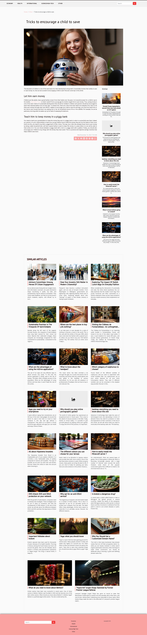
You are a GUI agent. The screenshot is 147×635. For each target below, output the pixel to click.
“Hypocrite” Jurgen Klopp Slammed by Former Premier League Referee (94, 588)
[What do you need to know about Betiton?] (50, 573)
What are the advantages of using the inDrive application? (111, 236)
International (32, 3)
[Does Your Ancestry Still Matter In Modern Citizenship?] (73, 272)
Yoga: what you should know (72, 536)
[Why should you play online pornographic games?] (111, 125)
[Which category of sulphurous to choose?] (105, 356)
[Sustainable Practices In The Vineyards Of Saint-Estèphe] (42, 314)
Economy (10, 3)
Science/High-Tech (47, 3)
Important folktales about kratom (39, 537)
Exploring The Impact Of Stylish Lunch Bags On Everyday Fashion (105, 283)
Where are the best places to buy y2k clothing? (73, 325)
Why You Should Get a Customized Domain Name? (103, 537)
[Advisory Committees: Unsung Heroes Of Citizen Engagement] (42, 272)
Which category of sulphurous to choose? (105, 368)
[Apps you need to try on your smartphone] (42, 399)
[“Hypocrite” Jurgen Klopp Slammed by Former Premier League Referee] (97, 573)
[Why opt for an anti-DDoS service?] (73, 484)
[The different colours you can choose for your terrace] (73, 441)
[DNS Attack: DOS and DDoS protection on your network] (42, 484)
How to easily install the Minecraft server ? (111, 185)
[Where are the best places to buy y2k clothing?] (73, 314)
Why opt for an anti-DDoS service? (70, 495)
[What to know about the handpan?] (73, 356)
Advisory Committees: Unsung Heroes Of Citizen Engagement (41, 283)
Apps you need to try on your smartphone (40, 410)
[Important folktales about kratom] (42, 526)
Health (19, 3)
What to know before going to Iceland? (111, 211)
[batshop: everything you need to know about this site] (111, 151)
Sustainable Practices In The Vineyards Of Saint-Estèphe (40, 325)
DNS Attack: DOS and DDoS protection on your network (40, 495)
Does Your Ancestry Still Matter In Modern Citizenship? (74, 283)
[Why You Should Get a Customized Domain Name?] (105, 526)
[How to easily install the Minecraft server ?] (111, 176)
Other (60, 3)
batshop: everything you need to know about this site (111, 160)
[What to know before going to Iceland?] (111, 202)
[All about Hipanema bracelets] (42, 441)
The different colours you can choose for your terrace (72, 452)
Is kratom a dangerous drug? (103, 494)
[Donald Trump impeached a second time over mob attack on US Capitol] (111, 98)
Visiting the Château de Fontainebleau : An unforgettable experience (105, 326)
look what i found (36, 102)
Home (25, 12)
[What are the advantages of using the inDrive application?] (111, 227)
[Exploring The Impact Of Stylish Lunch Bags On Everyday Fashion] (105, 272)
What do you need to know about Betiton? (46, 587)
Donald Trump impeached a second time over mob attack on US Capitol (111, 108)
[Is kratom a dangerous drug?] (105, 484)
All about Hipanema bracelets (41, 451)
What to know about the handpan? (70, 368)
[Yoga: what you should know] (73, 526)
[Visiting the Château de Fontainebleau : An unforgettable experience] (105, 314)
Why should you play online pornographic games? (111, 134)
